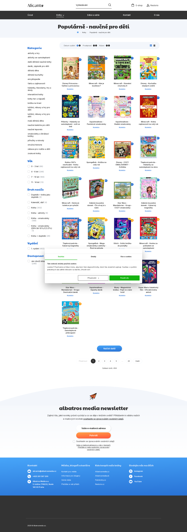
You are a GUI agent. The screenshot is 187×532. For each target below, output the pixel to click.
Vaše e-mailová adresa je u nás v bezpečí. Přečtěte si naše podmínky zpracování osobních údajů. (93, 447)
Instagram (138, 471)
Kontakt (127, 15)
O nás (157, 15)
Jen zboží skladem (39, 262)
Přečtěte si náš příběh (70, 484)
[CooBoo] (76, 504)
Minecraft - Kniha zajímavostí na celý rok (148, 123)
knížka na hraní (34, 103)
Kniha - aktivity (39, 213)
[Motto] (69, 504)
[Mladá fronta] (65, 510)
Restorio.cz (99, 484)
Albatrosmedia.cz (102, 471)
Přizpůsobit (92, 278)
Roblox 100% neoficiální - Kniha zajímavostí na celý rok (70, 164)
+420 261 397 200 (40, 476)
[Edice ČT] (152, 504)
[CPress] (111, 504)
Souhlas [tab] (61, 256)
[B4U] (138, 504)
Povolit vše (124, 278)
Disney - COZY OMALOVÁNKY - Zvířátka (122, 164)
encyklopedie (34, 79)
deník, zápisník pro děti (38, 66)
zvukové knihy (34, 153)
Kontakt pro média (68, 471)
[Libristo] (121, 510)
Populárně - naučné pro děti (100, 32)
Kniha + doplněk (40, 236)
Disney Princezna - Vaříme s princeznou (70, 84)
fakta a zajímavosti (36, 83)
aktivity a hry (33, 53)
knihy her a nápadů (36, 99)
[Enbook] (159, 510)
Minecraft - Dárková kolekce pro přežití (70, 204)
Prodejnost (87, 45)
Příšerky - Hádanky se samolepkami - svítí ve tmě (70, 124)
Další (137, 361)
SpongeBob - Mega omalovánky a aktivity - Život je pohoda (96, 245)
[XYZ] (97, 504)
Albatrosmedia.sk (102, 476)
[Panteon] (159, 504)
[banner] (39, 5)
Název (101, 45)
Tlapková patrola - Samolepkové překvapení (70, 330)
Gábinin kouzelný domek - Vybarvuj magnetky (148, 205)
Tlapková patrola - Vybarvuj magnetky (70, 244)
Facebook (138, 476)
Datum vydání (69, 45)
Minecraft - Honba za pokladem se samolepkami (148, 245)
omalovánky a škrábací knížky (38, 135)
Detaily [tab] (93, 256)
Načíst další (109, 348)
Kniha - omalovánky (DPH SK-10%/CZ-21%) (41, 228)
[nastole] (131, 504)
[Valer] (48, 504)
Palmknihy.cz (100, 480)
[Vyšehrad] (124, 504)
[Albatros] (62, 504)
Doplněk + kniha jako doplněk (40, 196)
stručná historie (35, 145)
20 (129, 361)
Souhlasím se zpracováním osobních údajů (95, 441)
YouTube (138, 481)
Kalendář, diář (39, 202)
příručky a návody (36, 140)
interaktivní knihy (35, 94)
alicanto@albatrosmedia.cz (44, 471)
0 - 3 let (37, 166)
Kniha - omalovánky (40, 219)
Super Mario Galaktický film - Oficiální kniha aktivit (148, 289)
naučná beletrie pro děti (39, 125)
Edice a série (93, 15)
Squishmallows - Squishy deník (96, 288)
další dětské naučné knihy (39, 62)
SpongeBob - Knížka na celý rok (96, 163)
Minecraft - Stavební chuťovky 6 (122, 84)
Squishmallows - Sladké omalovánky (122, 123)
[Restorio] (140, 510)
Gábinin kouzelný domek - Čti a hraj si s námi (96, 205)
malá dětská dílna (36, 121)
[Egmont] (55, 504)
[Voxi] (83, 504)
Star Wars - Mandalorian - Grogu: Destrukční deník (70, 289)
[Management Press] (34, 504)
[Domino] (27, 504)
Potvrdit (93, 435)
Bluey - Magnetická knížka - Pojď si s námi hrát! (122, 289)
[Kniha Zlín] (117, 504)
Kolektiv (70, 89)
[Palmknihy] (27, 510)
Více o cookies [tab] (125, 256)
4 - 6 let (37, 171)
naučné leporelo (35, 129)
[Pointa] (46, 510)
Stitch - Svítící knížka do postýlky (122, 244)
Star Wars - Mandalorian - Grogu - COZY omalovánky (122, 205)
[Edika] (104, 504)
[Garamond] (84, 510)
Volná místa (66, 480)
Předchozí (83, 361)
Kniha (36, 208)
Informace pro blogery (70, 476)
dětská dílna (33, 70)
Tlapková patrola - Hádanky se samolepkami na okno (148, 164)
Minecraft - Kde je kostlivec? (96, 84)
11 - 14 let (37, 182)
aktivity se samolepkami (39, 57)
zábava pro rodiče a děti (39, 149)
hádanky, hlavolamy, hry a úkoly (39, 89)
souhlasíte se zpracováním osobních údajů (103, 419)
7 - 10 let (37, 177)
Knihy (59, 15)
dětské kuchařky (35, 75)
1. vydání (38, 248)
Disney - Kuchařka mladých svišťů (148, 84)
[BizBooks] (41, 504)
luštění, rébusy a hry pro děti (39, 108)
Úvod (30, 15)
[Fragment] (145, 504)
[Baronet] (103, 510)
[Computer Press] (90, 504)
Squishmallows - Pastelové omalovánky (96, 123)
